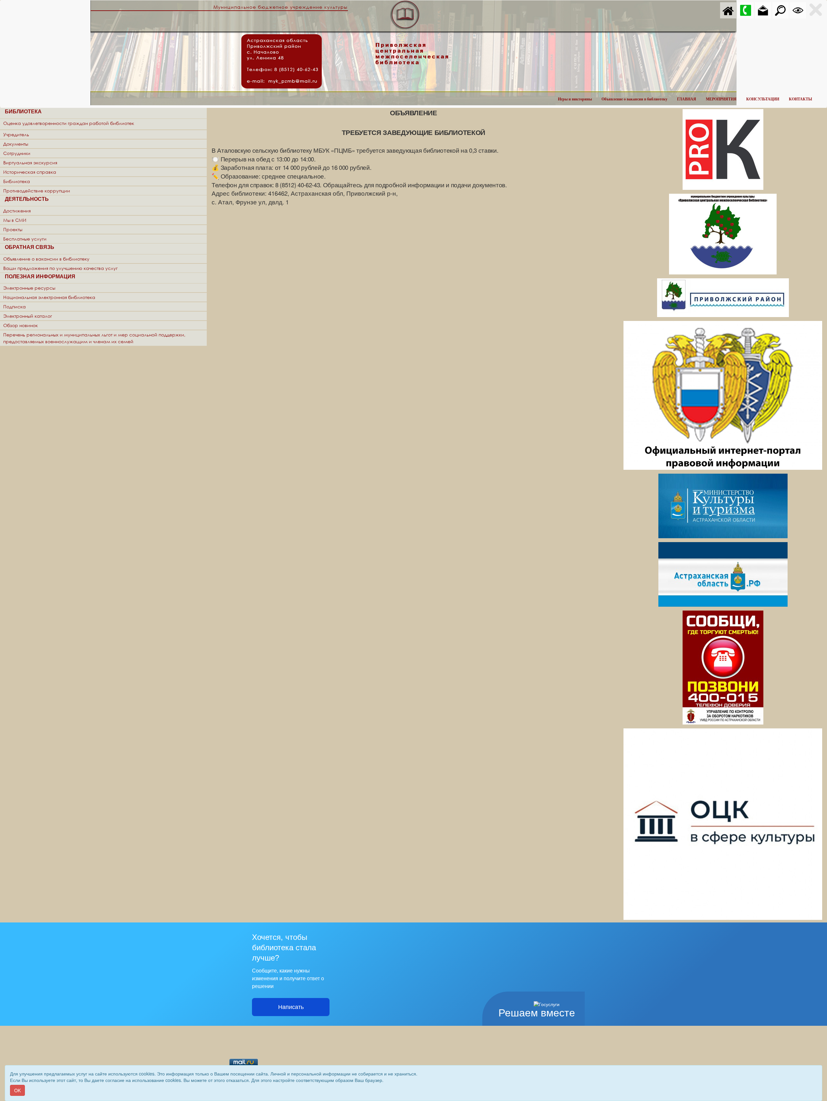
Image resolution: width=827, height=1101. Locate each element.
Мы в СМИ (14, 220)
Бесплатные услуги (25, 239)
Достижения (17, 211)
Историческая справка (29, 172)
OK (17, 1090)
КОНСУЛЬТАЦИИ (762, 99)
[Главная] (728, 9)
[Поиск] (780, 9)
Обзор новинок (20, 325)
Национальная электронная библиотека (49, 297)
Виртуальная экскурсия (30, 162)
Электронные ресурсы (29, 288)
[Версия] (798, 9)
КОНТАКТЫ (800, 99)
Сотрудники (16, 153)
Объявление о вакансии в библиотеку (634, 99)
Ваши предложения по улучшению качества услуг (60, 268)
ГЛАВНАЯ (686, 99)
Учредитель (16, 134)
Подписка (14, 307)
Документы (15, 144)
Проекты (12, 229)
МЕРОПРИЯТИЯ (721, 99)
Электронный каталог (27, 316)
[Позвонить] (746, 9)
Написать (291, 1007)
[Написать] (763, 9)
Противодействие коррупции (36, 191)
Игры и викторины (575, 99)
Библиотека (16, 181)
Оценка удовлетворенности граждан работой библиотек (68, 123)
